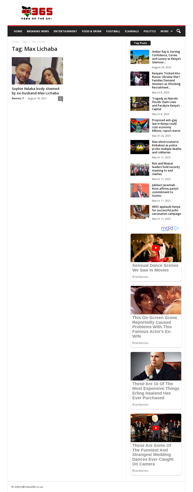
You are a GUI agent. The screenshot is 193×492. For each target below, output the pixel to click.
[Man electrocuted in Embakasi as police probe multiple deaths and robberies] (139, 147)
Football (113, 31)
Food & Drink (91, 31)
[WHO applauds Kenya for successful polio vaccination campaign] (139, 212)
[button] (178, 31)
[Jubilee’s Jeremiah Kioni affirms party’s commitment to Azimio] (139, 190)
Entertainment (65, 31)
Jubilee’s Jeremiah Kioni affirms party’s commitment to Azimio (165, 190)
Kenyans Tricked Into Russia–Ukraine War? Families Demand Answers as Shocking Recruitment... (166, 80)
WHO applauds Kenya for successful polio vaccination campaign (166, 210)
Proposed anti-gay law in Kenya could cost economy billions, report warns (166, 125)
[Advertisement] (126, 13)
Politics (150, 31)
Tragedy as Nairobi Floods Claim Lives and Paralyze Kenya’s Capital (166, 103)
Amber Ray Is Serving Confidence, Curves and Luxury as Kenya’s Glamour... (166, 57)
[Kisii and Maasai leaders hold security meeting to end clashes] (139, 169)
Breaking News (38, 31)
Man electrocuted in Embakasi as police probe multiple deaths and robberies (166, 147)
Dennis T (18, 98)
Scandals (132, 31)
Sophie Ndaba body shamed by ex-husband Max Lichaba (35, 90)
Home (18, 31)
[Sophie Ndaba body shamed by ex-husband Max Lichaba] (37, 70)
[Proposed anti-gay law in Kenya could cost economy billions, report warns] (139, 125)
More (165, 31)
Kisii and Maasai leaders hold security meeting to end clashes (166, 168)
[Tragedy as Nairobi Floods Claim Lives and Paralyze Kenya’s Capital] (139, 104)
